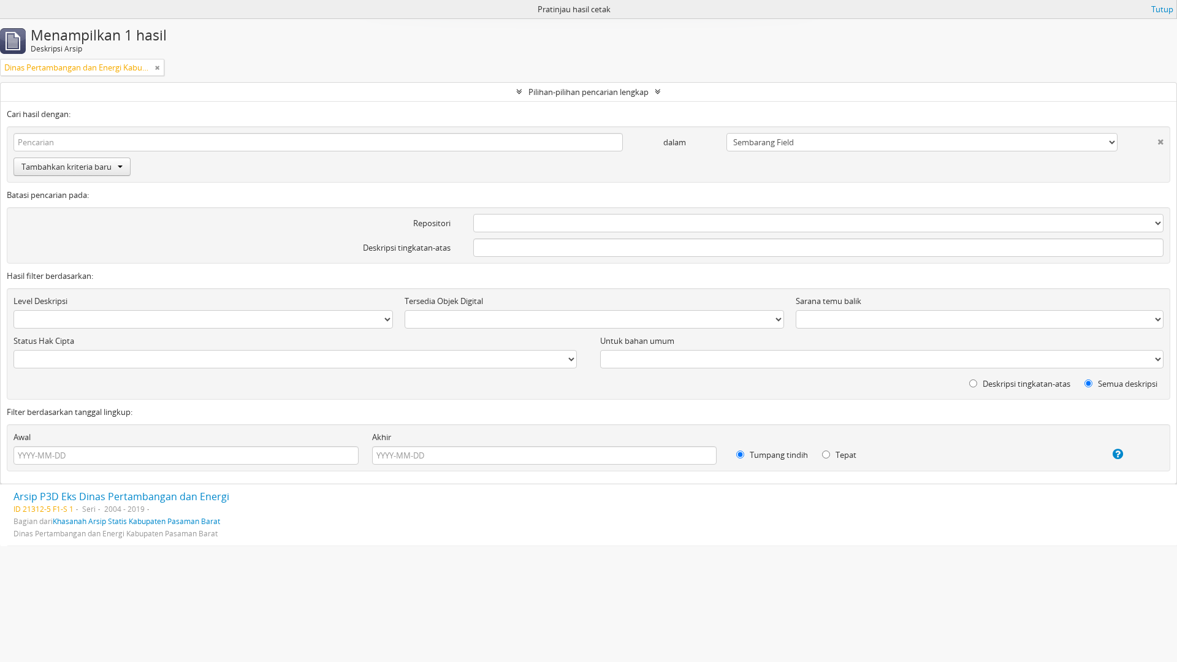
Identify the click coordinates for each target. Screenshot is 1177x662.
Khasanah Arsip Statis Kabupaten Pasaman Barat (136, 521)
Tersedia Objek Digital (444, 300)
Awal (22, 437)
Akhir (381, 437)
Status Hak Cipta (43, 340)
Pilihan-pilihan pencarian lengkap (588, 91)
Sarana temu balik (828, 300)
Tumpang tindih (778, 454)
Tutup (1162, 9)
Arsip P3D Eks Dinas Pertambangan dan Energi (121, 496)
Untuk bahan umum (637, 340)
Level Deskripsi (40, 300)
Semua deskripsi (1126, 383)
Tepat (845, 454)
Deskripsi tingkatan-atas (407, 247)
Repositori (432, 223)
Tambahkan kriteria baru (66, 166)
